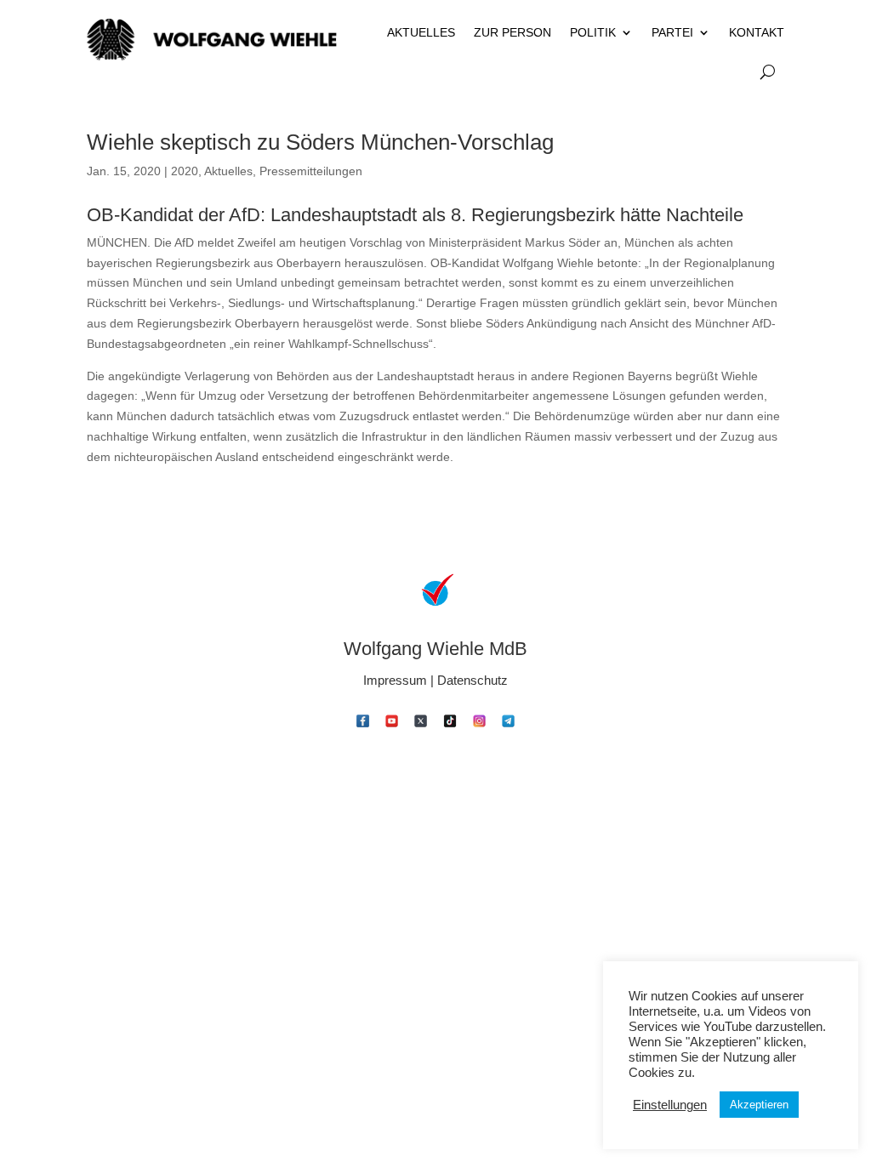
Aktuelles (421, 32)
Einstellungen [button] (670, 1105)
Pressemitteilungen (310, 171)
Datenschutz (472, 680)
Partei (672, 32)
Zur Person (512, 32)
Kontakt (756, 32)
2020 (184, 171)
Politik (593, 32)
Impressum (395, 680)
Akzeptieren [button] (759, 1104)
